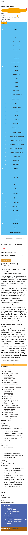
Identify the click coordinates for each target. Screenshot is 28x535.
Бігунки (17, 189)
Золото (17, 86)
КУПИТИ (6, 260)
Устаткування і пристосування (12, 407)
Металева (16, 181)
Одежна (16, 202)
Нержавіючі (16, 46)
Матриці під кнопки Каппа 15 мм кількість (12, 255)
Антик (16, 82)
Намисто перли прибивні (10, 416)
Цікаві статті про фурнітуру (14, 521)
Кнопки (15, 29)
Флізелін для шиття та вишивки (12, 400)
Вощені (16, 219)
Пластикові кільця (16, 94)
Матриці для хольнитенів (16, 144)
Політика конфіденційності (14, 511)
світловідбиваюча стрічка (18, 278)
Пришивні (16, 58)
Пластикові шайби (16, 62)
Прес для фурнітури (16, 132)
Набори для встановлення (16, 136)
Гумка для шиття (8, 371)
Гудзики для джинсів (9, 418)
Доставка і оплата (12, 509)
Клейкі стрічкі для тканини (11, 373)
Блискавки (15, 168)
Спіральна (16, 173)
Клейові (15, 223)
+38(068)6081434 (5, 497)
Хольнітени (15, 99)
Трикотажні (16, 42)
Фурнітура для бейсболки (11, 405)
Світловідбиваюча (15, 232)
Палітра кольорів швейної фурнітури (17, 519)
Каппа (16, 38)
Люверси (15, 66)
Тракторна (16, 177)
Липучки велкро (8, 369)
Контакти (9, 508)
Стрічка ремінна (8, 393)
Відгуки (9, 523)
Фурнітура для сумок (9, 403)
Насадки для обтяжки (16, 152)
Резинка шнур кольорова (10, 382)
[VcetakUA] (4, 21)
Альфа (16, 34)
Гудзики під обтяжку (9, 389)
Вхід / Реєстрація (5, 19)
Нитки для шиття (8, 410)
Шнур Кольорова (16, 206)
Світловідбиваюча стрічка (11, 384)
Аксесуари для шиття (9, 409)
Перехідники (16, 156)
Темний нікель (17, 74)
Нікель (16, 70)
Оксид (16, 78)
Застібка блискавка (9, 380)
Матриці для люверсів (16, 148)
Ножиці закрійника (9, 412)
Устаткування (15, 127)
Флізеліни (15, 228)
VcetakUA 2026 (15, 528)
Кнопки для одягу (8, 375)
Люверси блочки (8, 377)
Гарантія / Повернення (13, 513)
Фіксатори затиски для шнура (12, 385)
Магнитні (16, 54)
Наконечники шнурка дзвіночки (12, 387)
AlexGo (9, 530)
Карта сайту (10, 517)
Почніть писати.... (5, 360)
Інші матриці (16, 164)
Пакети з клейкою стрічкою (11, 414)
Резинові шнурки (8, 396)
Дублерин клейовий (9, 401)
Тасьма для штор (8, 394)
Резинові (16, 215)
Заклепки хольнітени (9, 378)
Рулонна (16, 185)
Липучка (15, 193)
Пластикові (16, 50)
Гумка (15, 198)
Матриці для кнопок (16, 140)
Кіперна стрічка (8, 391)
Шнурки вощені (8, 398)
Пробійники (16, 160)
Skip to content (4, 13)
